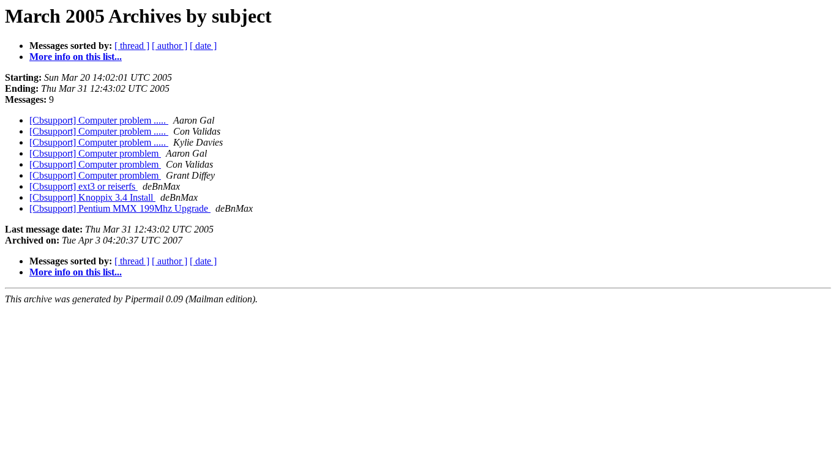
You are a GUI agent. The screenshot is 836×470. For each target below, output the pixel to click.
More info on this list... (75, 56)
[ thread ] (131, 45)
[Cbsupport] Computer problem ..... (98, 120)
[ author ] (169, 45)
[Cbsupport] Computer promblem (95, 153)
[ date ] (203, 45)
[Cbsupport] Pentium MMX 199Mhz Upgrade (120, 208)
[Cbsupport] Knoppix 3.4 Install (92, 197)
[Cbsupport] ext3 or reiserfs (83, 186)
